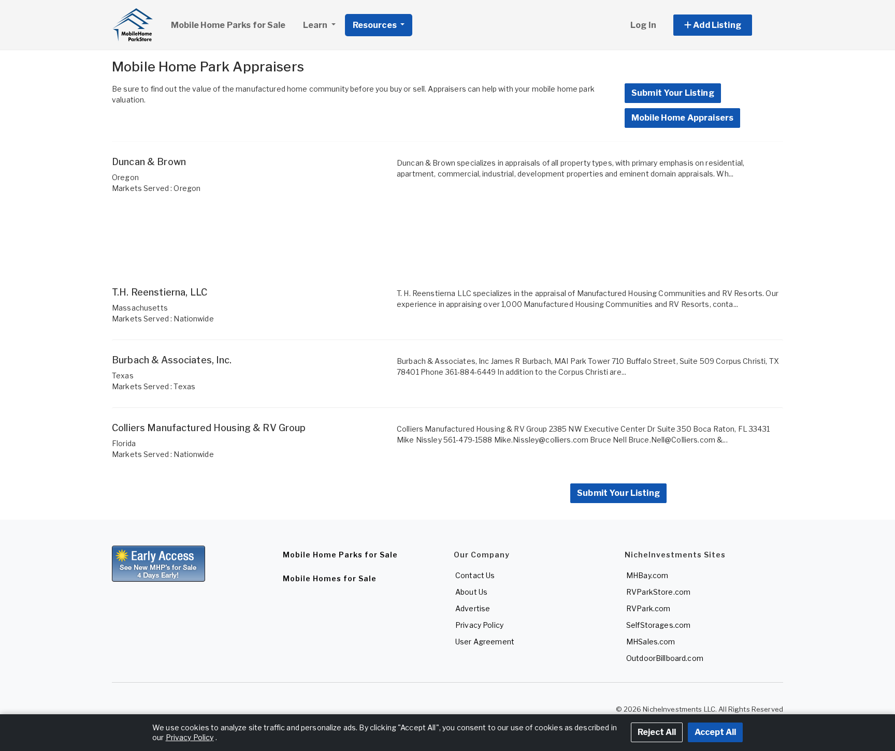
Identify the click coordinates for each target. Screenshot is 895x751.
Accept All (715, 732)
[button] (724, 25)
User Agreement (484, 641)
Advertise (472, 608)
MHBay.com (647, 575)
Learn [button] (316, 25)
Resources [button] (375, 25)
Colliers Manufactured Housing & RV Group (209, 427)
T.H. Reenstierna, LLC (159, 292)
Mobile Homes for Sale (330, 578)
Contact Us (475, 575)
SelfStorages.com (658, 625)
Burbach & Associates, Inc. (172, 360)
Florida (124, 443)
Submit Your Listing (672, 93)
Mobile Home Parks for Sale (228, 25)
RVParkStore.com (658, 591)
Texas (123, 375)
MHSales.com (650, 641)
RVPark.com (648, 608)
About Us (471, 591)
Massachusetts (140, 307)
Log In (643, 25)
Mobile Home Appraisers (682, 118)
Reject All (657, 732)
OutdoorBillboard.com (664, 658)
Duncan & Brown (149, 161)
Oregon (125, 177)
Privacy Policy (479, 625)
